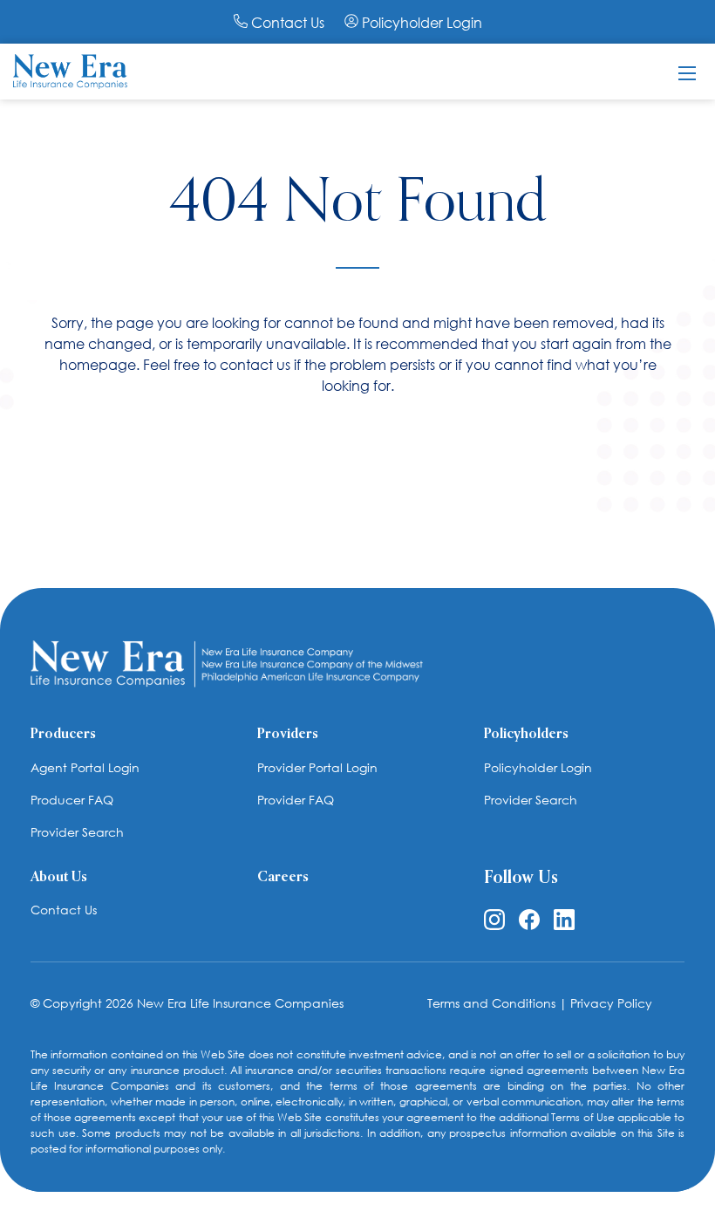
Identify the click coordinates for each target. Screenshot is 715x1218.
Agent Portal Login (85, 767)
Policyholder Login (420, 22)
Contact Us (288, 22)
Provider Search (77, 832)
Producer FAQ (72, 799)
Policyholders (526, 735)
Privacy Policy (611, 1003)
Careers (283, 878)
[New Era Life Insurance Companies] (70, 69)
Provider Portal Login (317, 767)
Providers (287, 735)
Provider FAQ (295, 799)
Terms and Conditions (491, 1003)
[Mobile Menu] (687, 71)
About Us (59, 878)
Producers (63, 735)
